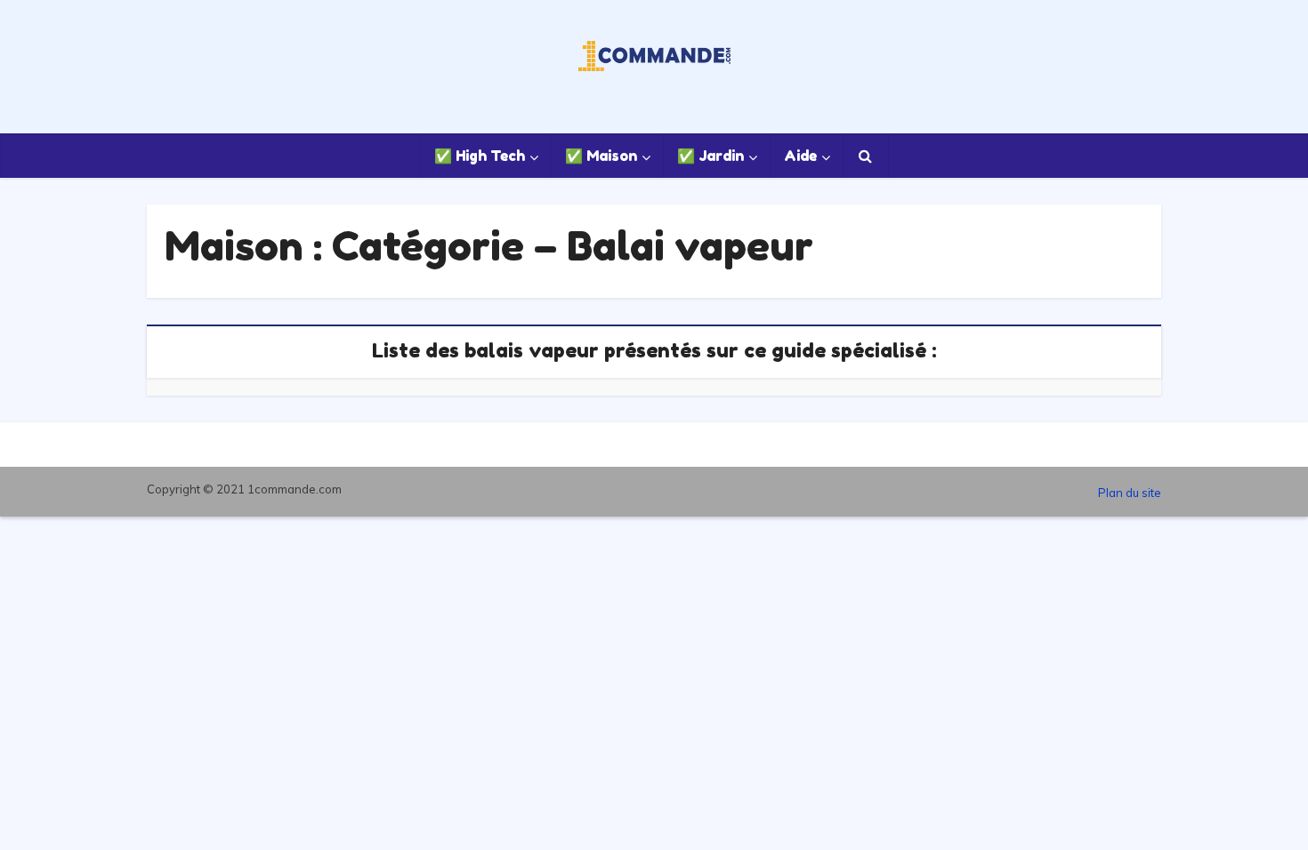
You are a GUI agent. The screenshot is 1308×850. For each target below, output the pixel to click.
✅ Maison (601, 155)
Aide (800, 155)
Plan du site (1129, 492)
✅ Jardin (710, 155)
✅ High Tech (479, 155)
